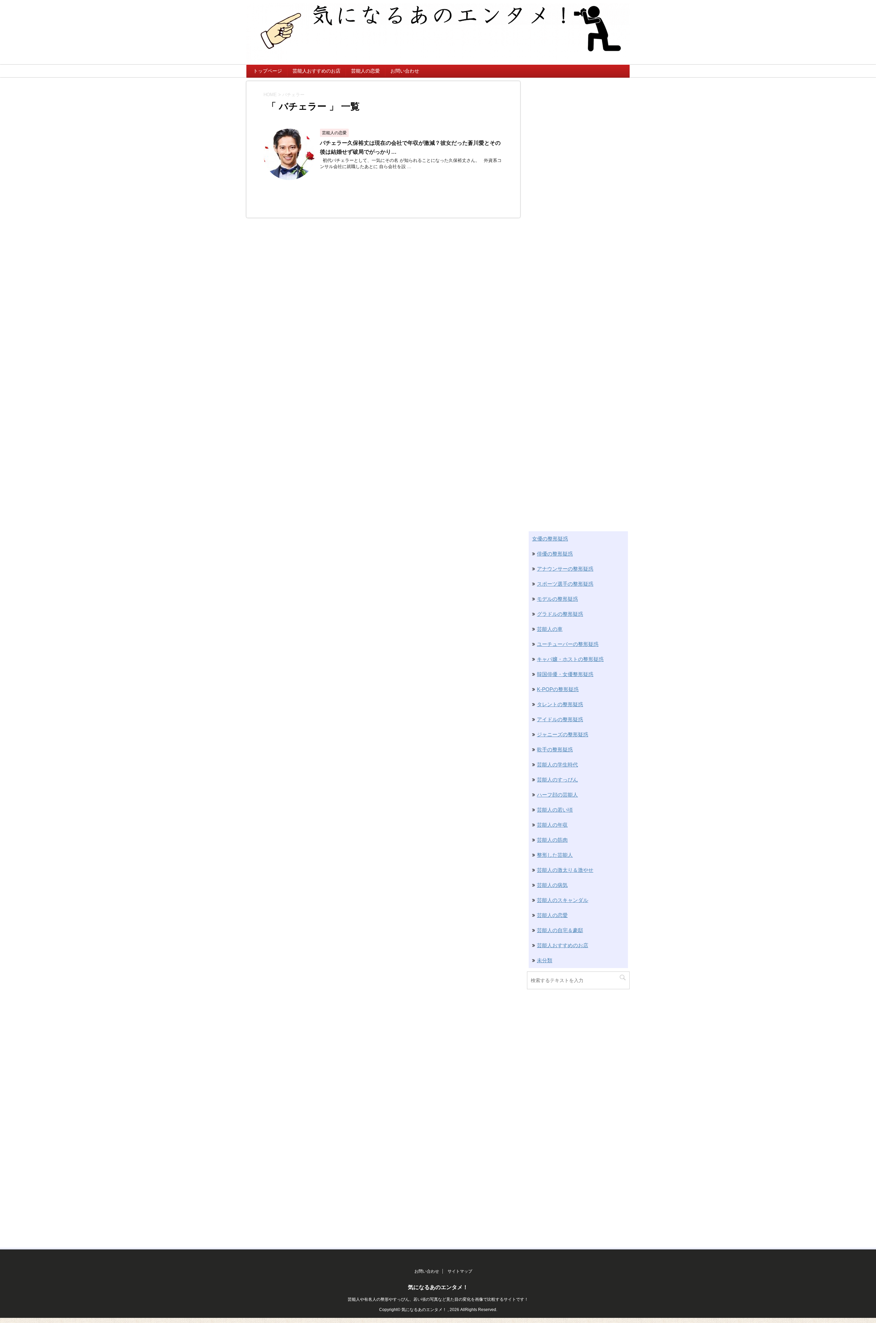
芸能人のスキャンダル (562, 900)
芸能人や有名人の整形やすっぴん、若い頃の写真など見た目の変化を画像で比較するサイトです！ (438, 1299)
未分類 (544, 960)
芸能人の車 (550, 629)
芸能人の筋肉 (552, 840)
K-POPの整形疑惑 (558, 689)
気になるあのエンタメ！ (438, 1287)
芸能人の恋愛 (365, 71)
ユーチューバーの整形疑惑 (567, 644)
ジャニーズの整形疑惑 (562, 734)
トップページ (267, 71)
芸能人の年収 (552, 825)
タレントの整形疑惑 (560, 704)
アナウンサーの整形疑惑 (565, 569)
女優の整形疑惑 (550, 539)
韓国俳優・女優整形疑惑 (565, 674)
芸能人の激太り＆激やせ (565, 870)
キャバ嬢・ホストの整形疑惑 (570, 659)
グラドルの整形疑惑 (560, 614)
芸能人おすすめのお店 (316, 71)
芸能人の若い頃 (555, 810)
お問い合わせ (404, 71)
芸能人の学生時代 (557, 764)
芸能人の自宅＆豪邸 (560, 930)
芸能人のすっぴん (557, 780)
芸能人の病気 (552, 885)
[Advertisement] (578, 184)
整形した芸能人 (555, 855)
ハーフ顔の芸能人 (557, 795)
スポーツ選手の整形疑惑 (565, 584)
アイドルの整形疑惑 (560, 719)
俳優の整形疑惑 (555, 554)
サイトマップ (460, 1271)
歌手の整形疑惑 (555, 749)
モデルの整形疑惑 (557, 599)
